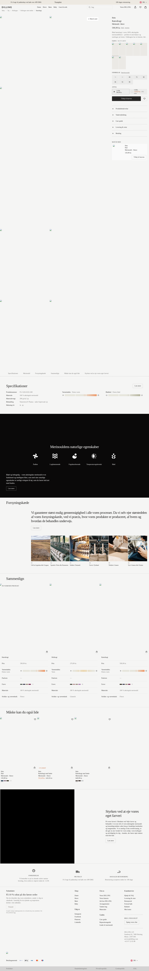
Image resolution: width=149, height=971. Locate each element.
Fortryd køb (128, 904)
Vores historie (104, 898)
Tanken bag (103, 907)
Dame (39, 7)
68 (129, 77)
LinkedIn (78, 922)
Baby (55, 7)
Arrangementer (104, 904)
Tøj (8, 10)
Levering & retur (121, 127)
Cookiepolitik (119, 968)
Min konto (127, 909)
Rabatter (127, 907)
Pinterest (77, 919)
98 (129, 82)
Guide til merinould (106, 925)
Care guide (119, 121)
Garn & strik (63, 7)
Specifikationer (13, 373)
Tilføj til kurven (126, 98)
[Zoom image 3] (49, 158)
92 (122, 82)
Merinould (26, 373)
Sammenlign (55, 373)
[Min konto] (135, 7)
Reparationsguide (105, 922)
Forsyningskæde (40, 373)
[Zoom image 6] (24, 335)
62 (122, 77)
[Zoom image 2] (74, 51)
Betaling (118, 133)
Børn (50, 7)
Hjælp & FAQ (129, 895)
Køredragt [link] (39, 10)
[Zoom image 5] (74, 264)
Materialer (103, 909)
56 (115, 77)
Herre (45, 7)
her (14, 912)
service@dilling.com (131, 939)
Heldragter (15, 10)
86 (115, 82)
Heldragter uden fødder (26, 10)
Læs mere (138, 386)
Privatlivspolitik (101, 968)
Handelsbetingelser (81, 968)
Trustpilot (57, 2)
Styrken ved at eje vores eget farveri (97, 373)
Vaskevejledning (121, 115)
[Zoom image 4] (24, 264)
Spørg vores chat (131, 922)
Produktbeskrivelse (122, 109)
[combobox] (143, 2)
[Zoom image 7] (74, 335)
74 (136, 77)
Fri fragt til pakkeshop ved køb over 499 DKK (26, 2)
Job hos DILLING (106, 901)
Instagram (78, 914)
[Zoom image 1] (24, 51)
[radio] (114, 92)
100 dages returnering (123, 2)
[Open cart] (145, 7)
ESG (135, 968)
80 (143, 77)
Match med (93, 19)
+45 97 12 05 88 (129, 941)
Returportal (128, 901)
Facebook (78, 917)
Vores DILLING (125, 7)
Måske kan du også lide (72, 373)
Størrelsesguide (125, 72)
